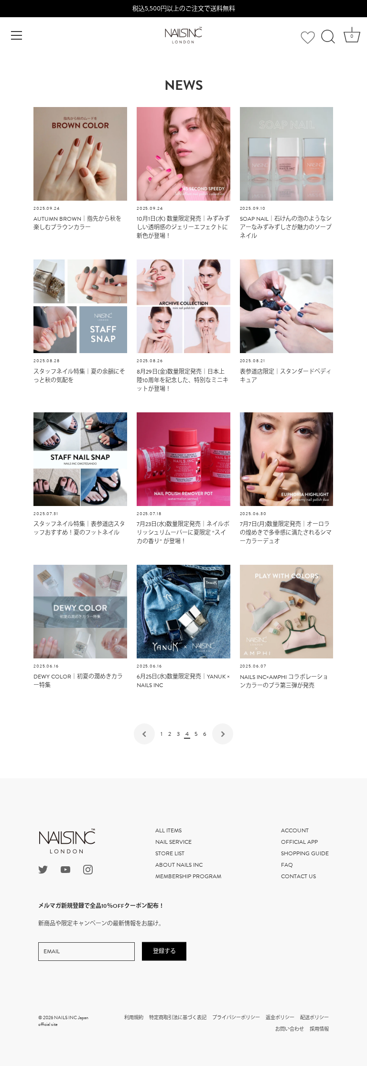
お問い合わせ (289, 1029)
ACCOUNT (295, 830)
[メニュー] (16, 35)
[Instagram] (88, 869)
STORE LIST (169, 853)
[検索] (327, 36)
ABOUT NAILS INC (179, 865)
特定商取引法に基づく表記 (177, 1017)
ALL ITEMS (168, 830)
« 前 (144, 733)
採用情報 (319, 1029)
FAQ (287, 865)
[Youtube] (65, 869)
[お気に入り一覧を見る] (307, 37)
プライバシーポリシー (236, 1017)
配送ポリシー (314, 1017)
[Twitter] (43, 869)
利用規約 (133, 1017)
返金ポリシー (280, 1017)
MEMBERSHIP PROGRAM (188, 876)
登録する (164, 951)
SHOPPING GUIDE (305, 853)
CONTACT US (298, 876)
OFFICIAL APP (299, 842)
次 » (222, 733)
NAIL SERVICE (173, 842)
